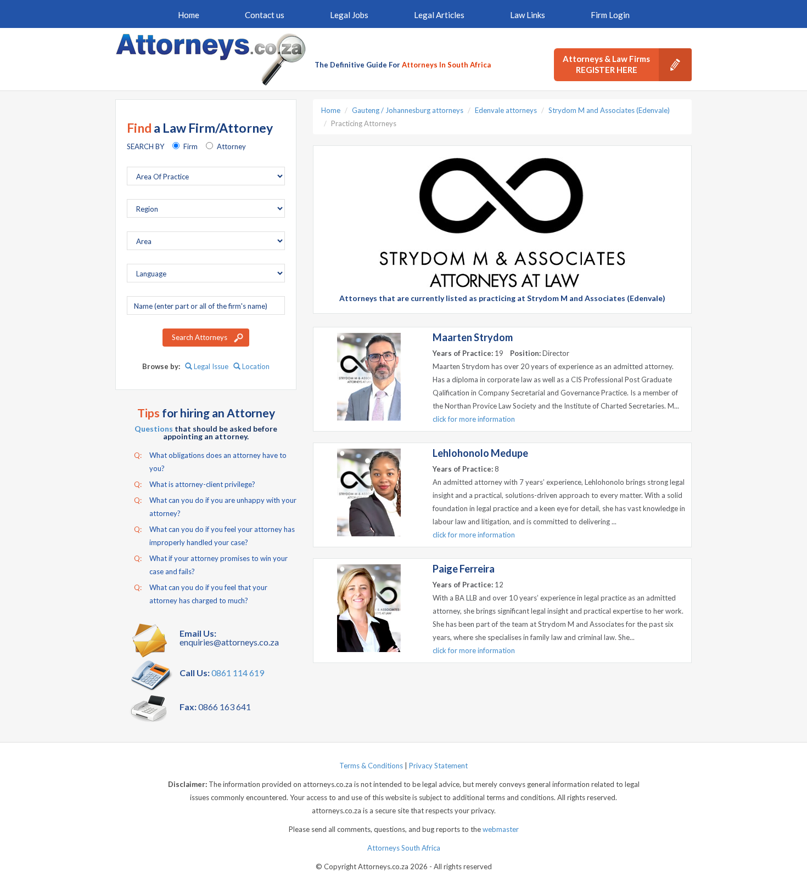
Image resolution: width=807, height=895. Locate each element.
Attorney (231, 146)
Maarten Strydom (473, 337)
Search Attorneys (199, 337)
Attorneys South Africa (403, 847)
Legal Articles (439, 15)
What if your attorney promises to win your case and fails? (211, 565)
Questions (153, 428)
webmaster (501, 829)
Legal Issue (210, 366)
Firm (190, 146)
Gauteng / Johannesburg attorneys (407, 110)
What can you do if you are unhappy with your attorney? (215, 507)
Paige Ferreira (464, 569)
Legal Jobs (349, 15)
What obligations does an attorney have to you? (210, 462)
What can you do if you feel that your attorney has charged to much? (200, 594)
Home (188, 15)
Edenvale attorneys (506, 110)
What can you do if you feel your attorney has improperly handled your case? (214, 536)
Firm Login (610, 15)
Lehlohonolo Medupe (480, 453)
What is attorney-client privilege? (194, 484)
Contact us (264, 15)
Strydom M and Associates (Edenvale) (609, 110)
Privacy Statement (438, 765)
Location (255, 366)
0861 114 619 (237, 672)
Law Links (527, 15)
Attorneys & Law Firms (606, 64)
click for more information (474, 419)
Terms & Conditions (371, 765)
